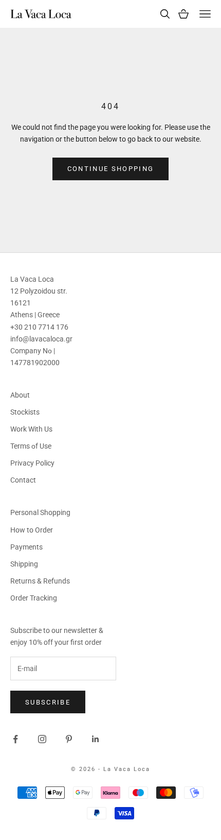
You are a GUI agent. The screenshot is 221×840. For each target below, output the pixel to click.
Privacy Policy (32, 463)
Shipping (24, 564)
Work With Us (31, 429)
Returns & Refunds (40, 581)
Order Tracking (33, 598)
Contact (23, 480)
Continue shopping (110, 169)
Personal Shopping (40, 512)
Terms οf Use (30, 446)
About (20, 395)
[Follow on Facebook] (15, 739)
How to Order (31, 530)
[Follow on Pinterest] (69, 739)
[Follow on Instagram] (42, 739)
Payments (26, 547)
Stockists (25, 412)
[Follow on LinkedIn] (95, 739)
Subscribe (47, 702)
